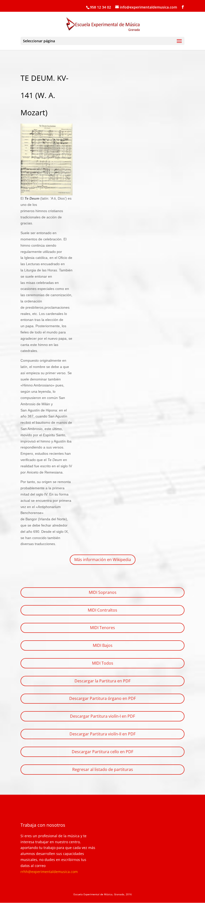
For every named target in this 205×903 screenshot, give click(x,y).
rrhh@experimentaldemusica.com (49, 871)
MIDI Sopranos (102, 592)
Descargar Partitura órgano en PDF (102, 698)
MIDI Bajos (102, 645)
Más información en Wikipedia (102, 559)
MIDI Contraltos (102, 610)
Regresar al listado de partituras (102, 769)
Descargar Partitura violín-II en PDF (103, 734)
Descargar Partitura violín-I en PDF (102, 716)
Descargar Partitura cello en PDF (102, 751)
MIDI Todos (102, 663)
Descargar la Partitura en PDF (102, 681)
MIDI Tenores (102, 627)
